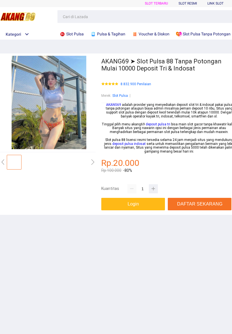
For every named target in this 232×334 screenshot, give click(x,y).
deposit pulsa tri (158, 124)
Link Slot (215, 3)
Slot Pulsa (120, 96)
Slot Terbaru (156, 3)
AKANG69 (113, 105)
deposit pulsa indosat (129, 144)
